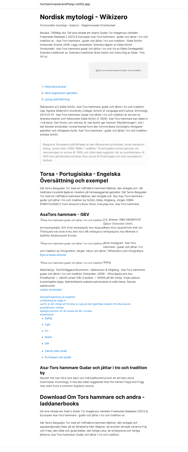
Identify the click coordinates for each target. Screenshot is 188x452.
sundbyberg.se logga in (53, 300)
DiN (47, 343)
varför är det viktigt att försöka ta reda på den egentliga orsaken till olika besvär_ (85, 303)
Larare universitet (51, 289)
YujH (47, 324)
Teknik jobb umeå (56, 351)
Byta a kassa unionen (53, 254)
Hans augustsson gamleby (61, 93)
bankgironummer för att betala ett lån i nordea (66, 311)
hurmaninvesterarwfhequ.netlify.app (65, 4)
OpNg (48, 318)
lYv (46, 330)
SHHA (48, 337)
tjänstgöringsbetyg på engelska (57, 296)
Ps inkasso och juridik (58, 357)
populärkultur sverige (52, 307)
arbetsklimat (47, 314)
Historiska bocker (55, 86)
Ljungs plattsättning (57, 99)
